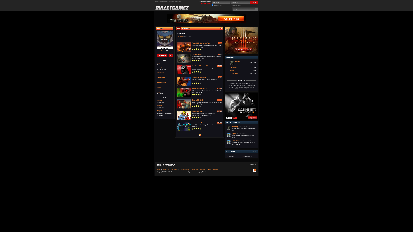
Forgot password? (236, 5)
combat (236, 87)
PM (171, 55)
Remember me (218, 5)
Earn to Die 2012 (197, 100)
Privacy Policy (184, 169)
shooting (245, 83)
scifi (243, 85)
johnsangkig (233, 67)
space (231, 87)
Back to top (253, 164)
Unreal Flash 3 (197, 123)
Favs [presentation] (179, 28)
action (238, 83)
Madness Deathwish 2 (199, 88)
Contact (215, 169)
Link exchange (248, 156)
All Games (174, 169)
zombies (249, 85)
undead (252, 87)
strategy (237, 89)
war (253, 85)
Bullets (241, 87)
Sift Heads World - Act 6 (200, 66)
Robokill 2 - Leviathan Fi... (201, 43)
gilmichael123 (234, 73)
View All (254, 151)
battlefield (246, 88)
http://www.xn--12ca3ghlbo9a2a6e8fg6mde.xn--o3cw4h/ (165, 113)
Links (209, 169)
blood (230, 85)
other (241, 88)
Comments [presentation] (186, 28)
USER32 (232, 70)
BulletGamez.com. (173, 172)
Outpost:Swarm (197, 54)
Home (158, 169)
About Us (166, 169)
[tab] (178, 28)
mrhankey (237, 61)
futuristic (246, 87)
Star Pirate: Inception (199, 77)
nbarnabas (233, 77)
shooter (232, 83)
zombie (239, 85)
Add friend (162, 55)
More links (231, 156)
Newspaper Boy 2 (198, 111)
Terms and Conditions (198, 169)
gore (234, 85)
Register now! (206, 3)
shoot (251, 83)
